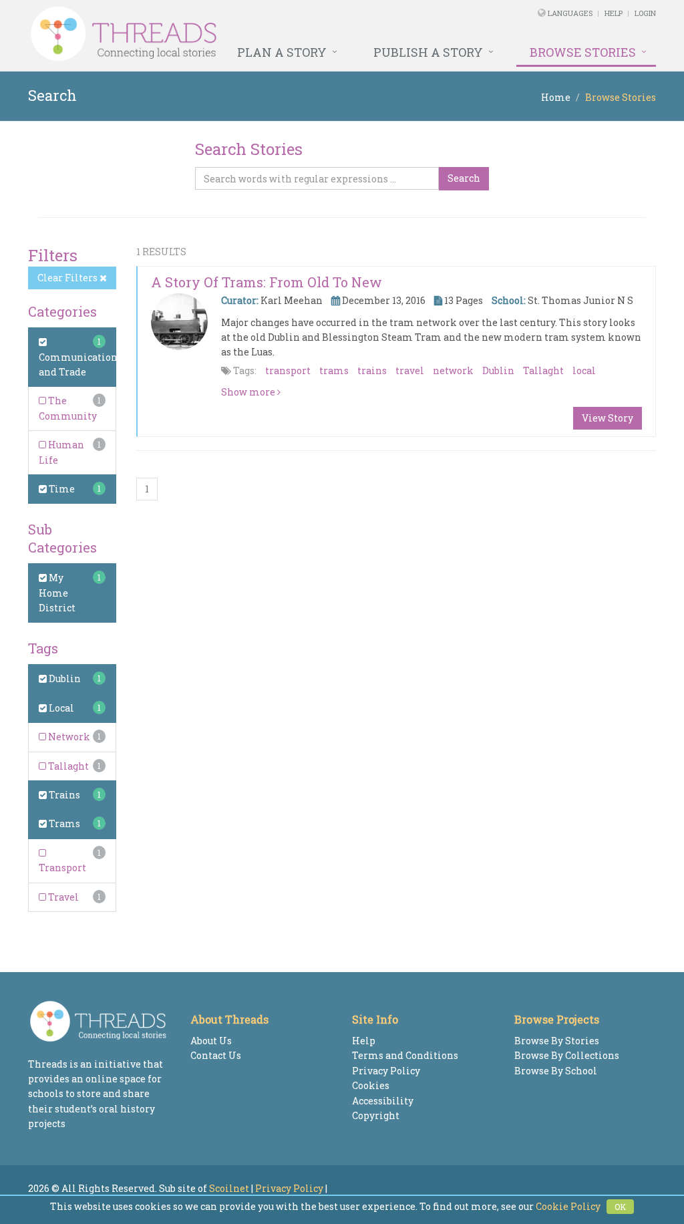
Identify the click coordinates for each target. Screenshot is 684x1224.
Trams (63, 823)
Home (555, 97)
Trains (63, 794)
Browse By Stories (556, 1040)
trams (334, 370)
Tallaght (67, 766)
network (453, 370)
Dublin (64, 678)
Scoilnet (229, 1188)
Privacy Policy (386, 1070)
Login (645, 13)
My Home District (57, 592)
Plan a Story (282, 52)
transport (288, 370)
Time (61, 488)
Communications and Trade (80, 364)
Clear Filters (68, 277)
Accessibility (382, 1100)
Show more (249, 392)
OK (620, 1206)
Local (60, 708)
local (584, 370)
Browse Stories (583, 52)
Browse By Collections (566, 1055)
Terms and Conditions (405, 1055)
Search (464, 178)
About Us (211, 1040)
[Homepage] (222, 34)
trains (372, 370)
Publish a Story (428, 52)
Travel (62, 897)
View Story (607, 418)
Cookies (370, 1085)
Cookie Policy (568, 1206)
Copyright (375, 1115)
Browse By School (555, 1070)
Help (614, 13)
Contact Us (215, 1055)
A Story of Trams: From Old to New (266, 282)
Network (68, 736)
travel (409, 370)
